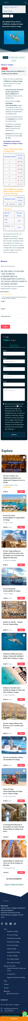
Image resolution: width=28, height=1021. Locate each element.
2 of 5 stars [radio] (4, 294)
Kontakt (6, 988)
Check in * (5, 374)
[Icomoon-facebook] (2, 924)
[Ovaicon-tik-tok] (15, 924)
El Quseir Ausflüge (12, 955)
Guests (4, 381)
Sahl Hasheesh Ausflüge (14, 938)
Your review (6, 316)
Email (3, 309)
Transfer (6, 984)
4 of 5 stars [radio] (8, 294)
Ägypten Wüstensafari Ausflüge (16, 977)
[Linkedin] (10, 924)
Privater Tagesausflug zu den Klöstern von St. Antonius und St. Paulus (13, 725)
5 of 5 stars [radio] (11, 294)
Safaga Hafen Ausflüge (13, 952)
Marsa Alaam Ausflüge (13, 962)
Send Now (14, 434)
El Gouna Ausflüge (12, 935)
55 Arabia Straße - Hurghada (11, 1004)
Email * (5, 358)
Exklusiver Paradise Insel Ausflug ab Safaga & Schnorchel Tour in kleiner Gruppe (14, 690)
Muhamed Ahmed (13, 1016)
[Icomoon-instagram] (6, 924)
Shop (5, 929)
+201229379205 (8, 1011)
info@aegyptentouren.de (11, 1008)
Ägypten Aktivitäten (9, 966)
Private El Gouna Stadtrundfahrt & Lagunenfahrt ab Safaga (14, 518)
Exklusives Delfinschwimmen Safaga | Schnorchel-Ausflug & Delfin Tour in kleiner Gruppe (13, 656)
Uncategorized (11, 974)
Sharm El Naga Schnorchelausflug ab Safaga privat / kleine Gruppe (12, 791)
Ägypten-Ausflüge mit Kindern (14, 884)
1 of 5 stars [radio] (2, 294)
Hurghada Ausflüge (12, 931)
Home (7, 7)
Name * (5, 350)
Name (3, 301)
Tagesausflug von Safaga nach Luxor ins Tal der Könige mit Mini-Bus (13, 863)
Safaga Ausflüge (11, 948)
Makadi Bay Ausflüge (13, 942)
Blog (5, 981)
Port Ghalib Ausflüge (13, 959)
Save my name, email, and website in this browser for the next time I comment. (14, 298)
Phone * (5, 366)
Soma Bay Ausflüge (12, 945)
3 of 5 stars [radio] (6, 294)
